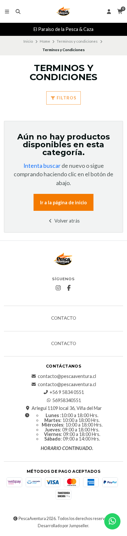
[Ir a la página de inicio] (63, 11)
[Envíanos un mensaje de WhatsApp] (112, 521)
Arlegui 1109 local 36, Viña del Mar (67, 408)
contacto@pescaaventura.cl (67, 376)
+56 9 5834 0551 (66, 392)
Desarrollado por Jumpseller (63, 525)
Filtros (66, 97)
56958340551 (66, 400)
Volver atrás (66, 221)
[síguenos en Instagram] (58, 288)
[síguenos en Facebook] (69, 288)
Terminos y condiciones (77, 41)
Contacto (63, 318)
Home (45, 41)
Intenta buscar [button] (42, 165)
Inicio (28, 41)
